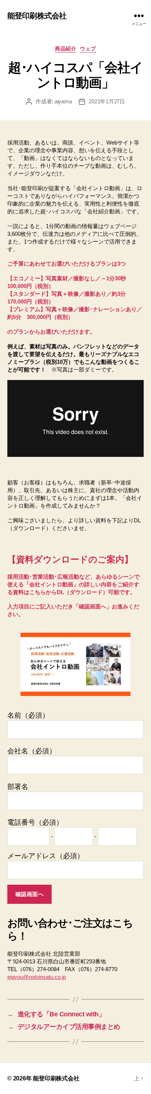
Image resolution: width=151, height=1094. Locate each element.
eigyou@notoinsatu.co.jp (36, 977)
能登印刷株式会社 (36, 15)
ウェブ (88, 48)
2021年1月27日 (107, 101)
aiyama (63, 101)
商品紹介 (65, 48)
